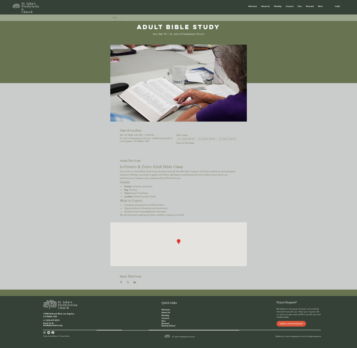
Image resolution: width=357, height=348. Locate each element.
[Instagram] (44, 332)
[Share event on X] (128, 282)
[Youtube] (48, 332)
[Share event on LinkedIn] (134, 282)
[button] (265, 6)
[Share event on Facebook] (121, 282)
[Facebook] (52, 332)
